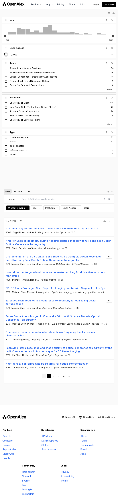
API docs (46, 436)
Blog (24, 485)
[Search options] (104, 199)
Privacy (65, 471)
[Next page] (74, 376)
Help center (28, 471)
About (72, 4)
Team (83, 440)
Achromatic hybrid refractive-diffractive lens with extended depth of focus (52, 228)
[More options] (109, 220)
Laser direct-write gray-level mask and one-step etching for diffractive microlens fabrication (56, 274)
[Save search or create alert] (108, 191)
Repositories (9, 449)
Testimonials (87, 445)
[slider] (5, 36)
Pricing (60, 4)
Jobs (82, 4)
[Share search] (112, 191)
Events (26, 480)
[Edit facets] (109, 13)
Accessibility (68, 476)
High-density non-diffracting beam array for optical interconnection (47, 363)
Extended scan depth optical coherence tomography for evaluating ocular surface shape (51, 302)
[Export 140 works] (104, 221)
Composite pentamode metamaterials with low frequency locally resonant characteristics (51, 334)
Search (6, 436)
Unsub (6, 458)
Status (45, 445)
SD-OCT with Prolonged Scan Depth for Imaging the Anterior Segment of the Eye (55, 288)
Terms (64, 480)
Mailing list (27, 489)
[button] (27, 208)
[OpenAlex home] (13, 4)
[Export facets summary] (113, 13)
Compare (7, 440)
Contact (26, 476)
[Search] (109, 199)
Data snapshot (49, 440)
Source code (48, 449)
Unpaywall (8, 453)
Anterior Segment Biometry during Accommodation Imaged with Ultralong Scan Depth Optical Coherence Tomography (58, 242)
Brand (83, 449)
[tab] (8, 191)
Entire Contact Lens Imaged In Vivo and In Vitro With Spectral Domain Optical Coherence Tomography (53, 318)
